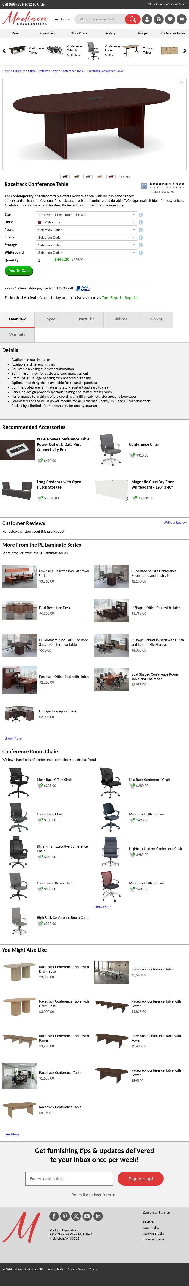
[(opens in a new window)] (162, 186)
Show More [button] (103, 907)
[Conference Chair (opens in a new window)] (110, 465)
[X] (76, 1216)
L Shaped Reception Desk (58, 711)
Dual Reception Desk (54, 608)
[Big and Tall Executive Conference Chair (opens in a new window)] (18, 867)
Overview (17, 319)
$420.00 (142, 820)
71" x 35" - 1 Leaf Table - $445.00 (62, 215)
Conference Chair (50, 814)
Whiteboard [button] (14, 252)
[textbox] (69, 1179)
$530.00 (50, 924)
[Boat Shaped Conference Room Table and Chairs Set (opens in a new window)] (111, 690)
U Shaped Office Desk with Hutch (155, 608)
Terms (93, 1269)
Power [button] (10, 230)
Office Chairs (79, 33)
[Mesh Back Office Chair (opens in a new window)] (18, 798)
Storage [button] (11, 245)
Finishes (120, 319)
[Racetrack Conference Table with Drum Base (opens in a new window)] (19, 981)
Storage (142, 33)
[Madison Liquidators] (25, 24)
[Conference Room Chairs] (93, 59)
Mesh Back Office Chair (54, 780)
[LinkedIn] (98, 1216)
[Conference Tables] (17, 59)
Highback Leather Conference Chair (156, 849)
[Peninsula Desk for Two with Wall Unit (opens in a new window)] (19, 587)
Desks (15, 33)
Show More (13, 738)
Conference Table (72, 71)
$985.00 (142, 855)
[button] (133, 19)
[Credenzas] (169, 59)
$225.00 (50, 786)
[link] (182, 19)
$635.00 (142, 889)
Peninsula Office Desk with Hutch (64, 677)
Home (6, 71)
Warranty (17, 335)
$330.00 (50, 889)
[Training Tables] (131, 59)
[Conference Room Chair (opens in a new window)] (18, 901)
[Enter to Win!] (159, 23)
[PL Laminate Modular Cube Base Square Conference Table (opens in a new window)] (19, 656)
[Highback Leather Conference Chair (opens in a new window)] (111, 867)
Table (54, 71)
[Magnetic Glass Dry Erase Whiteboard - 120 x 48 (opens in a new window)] (111, 501)
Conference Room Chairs (112, 51)
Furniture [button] (62, 20)
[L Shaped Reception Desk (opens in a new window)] (19, 725)
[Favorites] (170, 23)
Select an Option (50, 230)
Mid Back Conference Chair (149, 780)
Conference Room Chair (55, 883)
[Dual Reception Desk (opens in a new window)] (19, 619)
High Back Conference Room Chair (63, 918)
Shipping (155, 319)
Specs (52, 319)
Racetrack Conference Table (105, 71)
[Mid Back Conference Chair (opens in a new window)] (111, 798)
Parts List (86, 319)
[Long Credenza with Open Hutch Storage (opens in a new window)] (17, 500)
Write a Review (175, 523)
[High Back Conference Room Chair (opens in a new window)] (18, 936)
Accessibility (55, 1269)
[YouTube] (87, 1216)
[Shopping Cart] (182, 19)
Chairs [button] (9, 237)
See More (12, 1134)
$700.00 (50, 820)
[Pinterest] (65, 1216)
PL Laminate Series (163, 191)
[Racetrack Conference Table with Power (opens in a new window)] (111, 1012)
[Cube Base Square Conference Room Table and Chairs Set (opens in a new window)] (111, 587)
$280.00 (142, 786)
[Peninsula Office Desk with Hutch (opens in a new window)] (19, 693)
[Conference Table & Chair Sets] (55, 59)
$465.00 (50, 857)
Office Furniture (38, 71)
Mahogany (52, 222)
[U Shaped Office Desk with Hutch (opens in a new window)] (111, 621)
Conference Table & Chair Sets (74, 51)
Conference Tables (173, 33)
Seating (110, 33)
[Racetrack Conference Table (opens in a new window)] (111, 983)
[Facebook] (54, 1216)
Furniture (19, 71)
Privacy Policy (76, 1269)
